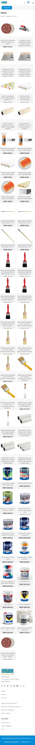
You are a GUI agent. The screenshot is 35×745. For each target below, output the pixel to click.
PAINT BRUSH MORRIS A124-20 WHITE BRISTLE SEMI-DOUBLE (8, 377)
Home (2, 16)
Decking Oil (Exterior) (25, 483)
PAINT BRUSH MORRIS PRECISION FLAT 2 (25, 222)
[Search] (25, 3)
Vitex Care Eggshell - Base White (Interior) (8, 582)
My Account (5, 722)
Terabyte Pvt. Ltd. (26, 742)
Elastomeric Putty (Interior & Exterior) (8, 534)
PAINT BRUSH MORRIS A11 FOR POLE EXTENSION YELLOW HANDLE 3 (25, 377)
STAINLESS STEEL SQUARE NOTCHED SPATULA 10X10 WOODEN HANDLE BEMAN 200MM (8, 72)
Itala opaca (7, 604)
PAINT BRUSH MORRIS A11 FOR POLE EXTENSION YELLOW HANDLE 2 (8, 405)
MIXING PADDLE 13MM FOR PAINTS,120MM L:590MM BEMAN (25, 404)
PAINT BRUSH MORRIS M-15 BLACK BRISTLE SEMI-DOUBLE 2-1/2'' (8, 272)
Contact (4, 698)
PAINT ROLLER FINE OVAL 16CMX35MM (25, 173)
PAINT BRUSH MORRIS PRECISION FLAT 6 (8, 222)
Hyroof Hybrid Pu (24, 604)
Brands (3, 694)
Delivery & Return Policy (9, 703)
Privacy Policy (5, 713)
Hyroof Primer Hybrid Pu (8, 629)
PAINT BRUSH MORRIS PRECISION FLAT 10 (25, 246)
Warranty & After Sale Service (11, 707)
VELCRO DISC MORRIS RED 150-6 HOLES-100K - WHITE (8, 655)
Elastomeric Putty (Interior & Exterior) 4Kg (24, 510)
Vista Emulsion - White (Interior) (24, 558)
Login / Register (6, 726)
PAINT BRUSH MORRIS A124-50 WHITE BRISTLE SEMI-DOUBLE (8, 349)
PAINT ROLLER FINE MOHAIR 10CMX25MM (25, 198)
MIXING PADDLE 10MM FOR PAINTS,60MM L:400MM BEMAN (8, 432)
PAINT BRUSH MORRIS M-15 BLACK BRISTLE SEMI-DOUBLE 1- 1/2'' (25, 298)
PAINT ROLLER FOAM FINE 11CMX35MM (7, 173)
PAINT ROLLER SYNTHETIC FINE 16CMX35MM (24, 98)
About (3, 691)
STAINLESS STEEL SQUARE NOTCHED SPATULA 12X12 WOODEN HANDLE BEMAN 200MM (25, 72)
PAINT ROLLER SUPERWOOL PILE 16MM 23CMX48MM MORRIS (7, 126)
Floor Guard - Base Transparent (25, 534)
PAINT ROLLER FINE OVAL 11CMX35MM (8, 198)
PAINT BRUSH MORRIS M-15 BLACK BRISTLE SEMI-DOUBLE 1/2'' (8, 298)
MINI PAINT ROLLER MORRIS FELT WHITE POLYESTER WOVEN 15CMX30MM (24, 433)
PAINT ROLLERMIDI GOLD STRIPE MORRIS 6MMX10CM (8, 98)
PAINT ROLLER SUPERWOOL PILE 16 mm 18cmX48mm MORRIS (24, 126)
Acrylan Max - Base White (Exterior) (8, 484)
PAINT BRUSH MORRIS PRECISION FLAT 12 (8, 246)
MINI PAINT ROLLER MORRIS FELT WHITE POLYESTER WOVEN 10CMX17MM (24, 460)
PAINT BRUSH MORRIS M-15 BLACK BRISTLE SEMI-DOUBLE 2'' (25, 272)
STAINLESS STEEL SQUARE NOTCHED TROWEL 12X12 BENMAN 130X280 (25, 43)
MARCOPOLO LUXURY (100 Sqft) (25, 629)
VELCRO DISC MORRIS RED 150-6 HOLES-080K (8, 42)
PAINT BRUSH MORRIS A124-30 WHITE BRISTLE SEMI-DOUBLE (24, 349)
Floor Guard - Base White (8, 558)
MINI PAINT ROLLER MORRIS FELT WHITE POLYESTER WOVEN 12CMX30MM (7, 460)
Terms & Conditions (7, 710)
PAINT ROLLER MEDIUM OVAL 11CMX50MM (24, 149)
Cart (2, 729)
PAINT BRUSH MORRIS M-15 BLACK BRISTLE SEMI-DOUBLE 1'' (8, 324)
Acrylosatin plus (24, 581)
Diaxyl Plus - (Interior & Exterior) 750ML (7, 509)
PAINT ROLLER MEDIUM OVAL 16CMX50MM (7, 149)
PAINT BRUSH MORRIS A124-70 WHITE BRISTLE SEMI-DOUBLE (24, 324)
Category (9, 16)
